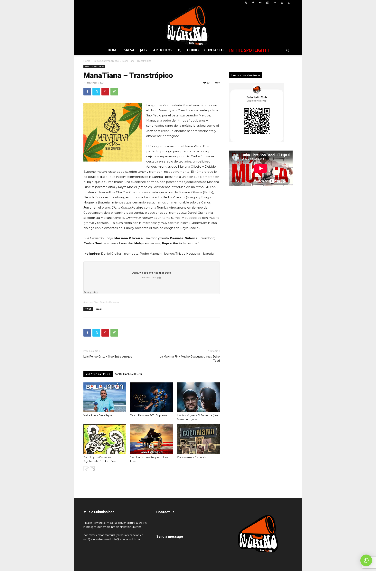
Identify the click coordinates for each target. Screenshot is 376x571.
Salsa (129, 50)
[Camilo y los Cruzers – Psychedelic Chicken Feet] (104, 439)
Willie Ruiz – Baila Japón (98, 415)
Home (113, 50)
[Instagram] (267, 3)
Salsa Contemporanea (106, 61)
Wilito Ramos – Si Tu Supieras (148, 415)
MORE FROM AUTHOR (128, 374)
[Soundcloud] (274, 3)
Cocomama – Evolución (192, 457)
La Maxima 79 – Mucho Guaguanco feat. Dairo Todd (190, 358)
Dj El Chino (188, 50)
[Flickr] (260, 3)
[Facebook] (253, 3)
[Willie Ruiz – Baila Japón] (104, 397)
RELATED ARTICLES (98, 374)
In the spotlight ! (249, 50)
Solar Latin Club (90, 302)
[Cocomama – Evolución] (198, 439)
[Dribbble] (245, 3)
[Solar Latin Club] (188, 25)
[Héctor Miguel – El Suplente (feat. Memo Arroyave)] (198, 397)
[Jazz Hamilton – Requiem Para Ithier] (151, 439)
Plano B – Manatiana (109, 302)
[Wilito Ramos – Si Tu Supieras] (151, 397)
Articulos (162, 50)
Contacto (214, 50)
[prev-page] (85, 468)
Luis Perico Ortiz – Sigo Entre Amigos (107, 356)
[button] (287, 51)
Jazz (144, 50)
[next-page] (92, 468)
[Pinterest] (105, 91)
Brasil (99, 308)
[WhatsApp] (289, 3)
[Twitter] (282, 3)
